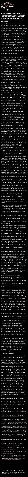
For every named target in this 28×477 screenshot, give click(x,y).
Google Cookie (22, 411)
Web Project (20, 474)
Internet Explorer (21, 458)
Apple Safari (17, 459)
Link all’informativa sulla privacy (8, 441)
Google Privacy (13, 391)
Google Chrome (4, 459)
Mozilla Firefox (11, 459)
